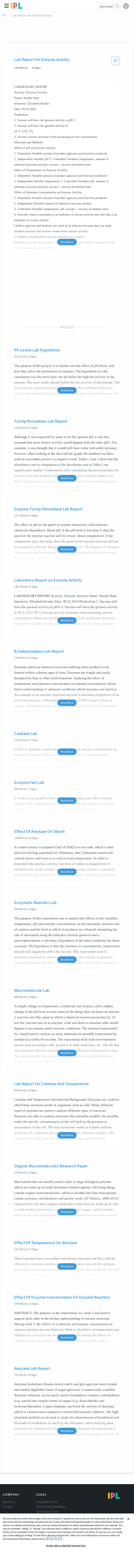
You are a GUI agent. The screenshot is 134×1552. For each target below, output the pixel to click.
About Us (9, 1502)
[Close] (128, 1519)
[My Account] (127, 6)
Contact (8, 1507)
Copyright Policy (46, 1502)
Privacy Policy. (54, 1538)
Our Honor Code (47, 1511)
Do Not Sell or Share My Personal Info (66, 1545)
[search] (117, 6)
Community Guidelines (51, 1507)
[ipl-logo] (16, 7)
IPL (5, 15)
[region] (67, 1532)
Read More (67, 390)
